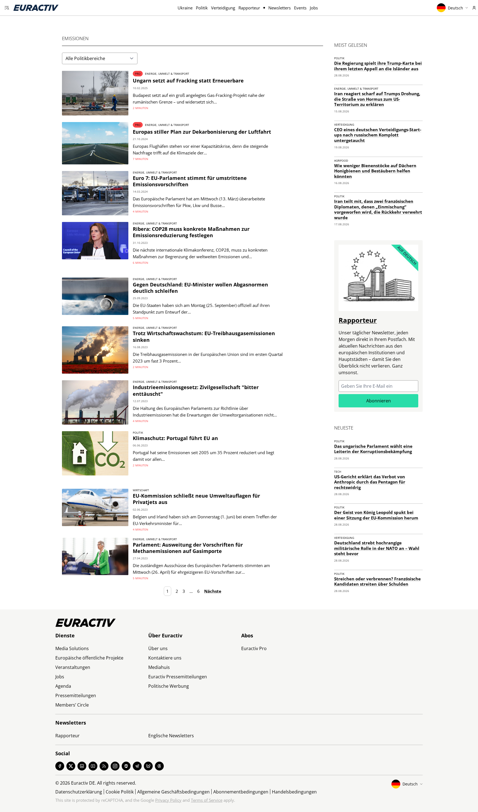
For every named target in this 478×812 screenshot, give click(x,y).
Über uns (158, 648)
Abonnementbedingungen (240, 792)
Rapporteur (249, 8)
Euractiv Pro (254, 648)
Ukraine (185, 8)
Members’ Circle (72, 705)
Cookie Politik (120, 792)
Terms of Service (206, 800)
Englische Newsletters (171, 736)
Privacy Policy (168, 800)
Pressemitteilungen (75, 695)
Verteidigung (223, 8)
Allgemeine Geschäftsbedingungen (173, 792)
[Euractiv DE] (36, 7)
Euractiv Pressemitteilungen (177, 677)
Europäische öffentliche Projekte (89, 658)
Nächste (212, 591)
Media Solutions (72, 648)
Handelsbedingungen (294, 792)
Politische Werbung (168, 686)
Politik (202, 8)
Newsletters (279, 8)
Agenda (63, 686)
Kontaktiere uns (164, 658)
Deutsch (455, 8)
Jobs (314, 8)
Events (300, 8)
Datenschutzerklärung (78, 792)
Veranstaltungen (72, 667)
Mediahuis (159, 667)
